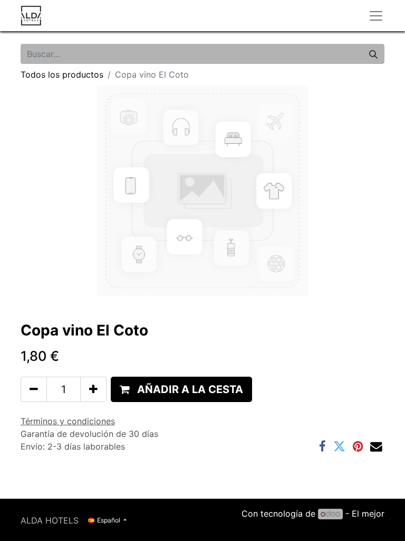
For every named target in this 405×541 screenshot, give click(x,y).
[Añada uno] (93, 389)
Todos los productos (62, 74)
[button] (181, 389)
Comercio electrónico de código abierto (303, 526)
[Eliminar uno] (34, 389)
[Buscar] (373, 54)
